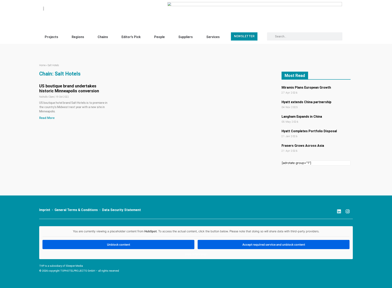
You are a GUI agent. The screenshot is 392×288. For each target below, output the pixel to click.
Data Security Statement (121, 210)
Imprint (44, 210)
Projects (51, 37)
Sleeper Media (74, 265)
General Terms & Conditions (76, 210)
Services (213, 37)
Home (42, 65)
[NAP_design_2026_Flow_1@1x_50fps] (254, 13)
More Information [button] (196, 254)
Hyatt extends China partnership (306, 102)
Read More (47, 118)
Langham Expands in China (302, 117)
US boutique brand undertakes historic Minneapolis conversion (69, 88)
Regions (78, 37)
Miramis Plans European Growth (306, 87)
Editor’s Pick (131, 37)
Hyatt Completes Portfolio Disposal (309, 131)
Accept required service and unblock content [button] (273, 244)
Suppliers (185, 37)
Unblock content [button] (118, 244)
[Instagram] (347, 211)
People (159, 37)
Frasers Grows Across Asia (303, 146)
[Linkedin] (339, 211)
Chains (103, 37)
